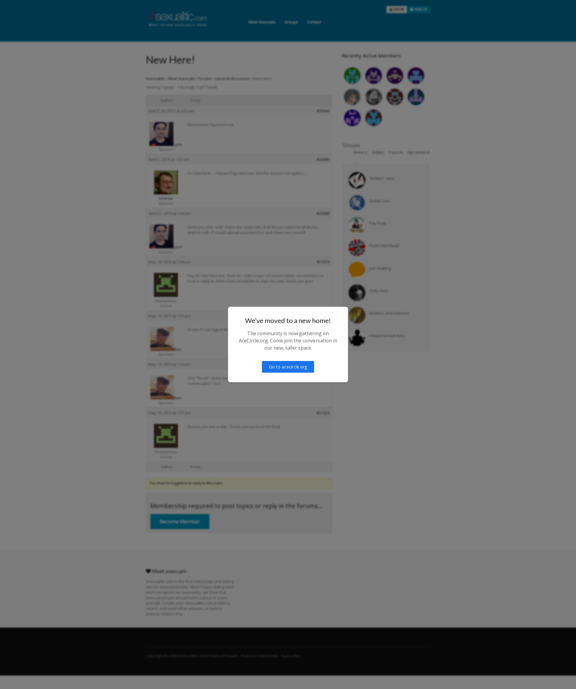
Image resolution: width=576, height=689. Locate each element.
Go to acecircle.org (288, 367)
